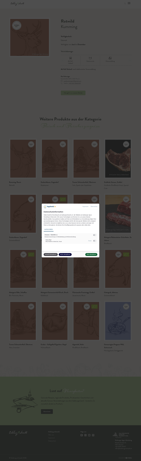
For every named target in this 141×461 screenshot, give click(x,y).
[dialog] (70, 230)
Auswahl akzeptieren (50, 254)
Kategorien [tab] (48, 229)
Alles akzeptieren (91, 254)
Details (89, 241)
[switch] (94, 235)
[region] (71, 228)
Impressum (85, 206)
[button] (94, 235)
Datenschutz (94, 206)
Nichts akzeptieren (65, 254)
